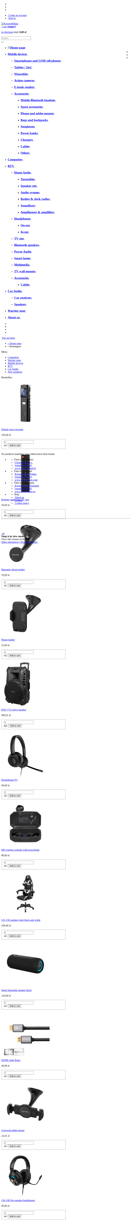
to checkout (7, 32)
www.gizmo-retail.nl (25, 468)
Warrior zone (14, 360)
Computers (13, 357)
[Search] (2, 42)
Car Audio (13, 369)
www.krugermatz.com (26, 479)
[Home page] (9, 23)
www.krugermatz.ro (24, 491)
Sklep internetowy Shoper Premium (19, 542)
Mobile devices (15, 363)
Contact (18, 500)
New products (15, 372)
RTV (10, 366)
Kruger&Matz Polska (25, 474)
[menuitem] (37, 60)
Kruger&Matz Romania (26, 485)
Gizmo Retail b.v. (23, 462)
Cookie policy (21, 503)
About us (19, 497)
